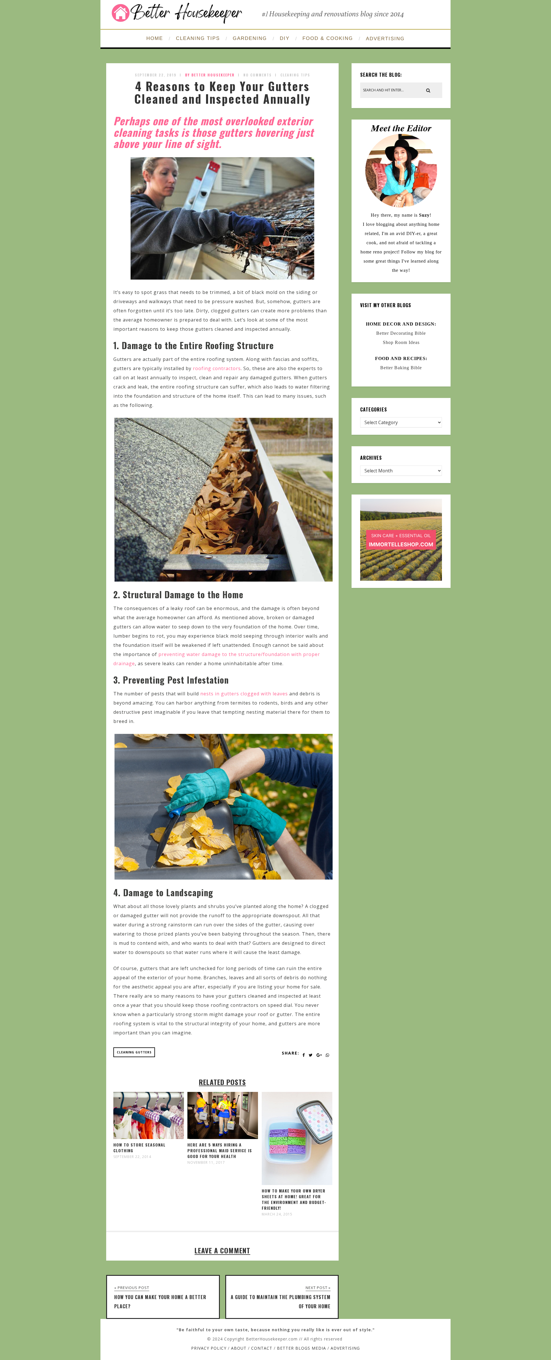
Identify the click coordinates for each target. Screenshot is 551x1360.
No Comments (257, 74)
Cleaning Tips (295, 74)
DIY (285, 38)
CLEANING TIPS (198, 38)
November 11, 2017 (206, 1163)
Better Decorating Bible (401, 333)
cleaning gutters (134, 1052)
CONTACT (261, 1348)
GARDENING (250, 38)
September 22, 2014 (132, 1157)
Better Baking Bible (401, 367)
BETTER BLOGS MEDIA (301, 1348)
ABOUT (239, 1348)
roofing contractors (217, 368)
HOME (154, 38)
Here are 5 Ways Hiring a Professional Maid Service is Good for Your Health (219, 1150)
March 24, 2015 (277, 1214)
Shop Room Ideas (401, 342)
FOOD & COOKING (327, 38)
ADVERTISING (385, 38)
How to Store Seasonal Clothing (139, 1147)
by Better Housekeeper (210, 74)
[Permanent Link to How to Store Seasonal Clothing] (148, 1137)
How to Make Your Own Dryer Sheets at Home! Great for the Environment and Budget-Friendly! (294, 1199)
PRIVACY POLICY (208, 1348)
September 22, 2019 (155, 74)
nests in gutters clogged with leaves (244, 693)
